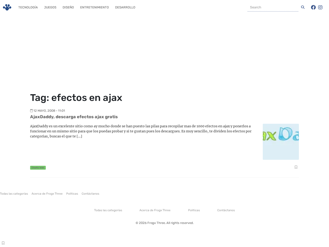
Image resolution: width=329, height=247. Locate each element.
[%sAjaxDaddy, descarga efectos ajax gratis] (281, 141)
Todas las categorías (14, 193)
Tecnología (28, 7)
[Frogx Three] (7, 7)
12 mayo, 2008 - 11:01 (49, 110)
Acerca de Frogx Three (47, 193)
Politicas (72, 193)
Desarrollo (125, 7)
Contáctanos (90, 193)
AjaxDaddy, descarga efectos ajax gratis (74, 116)
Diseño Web (38, 167)
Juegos (50, 7)
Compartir (296, 167)
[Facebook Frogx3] (313, 7)
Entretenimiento (94, 7)
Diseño (68, 7)
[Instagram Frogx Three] (320, 7)
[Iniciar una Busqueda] (302, 7)
